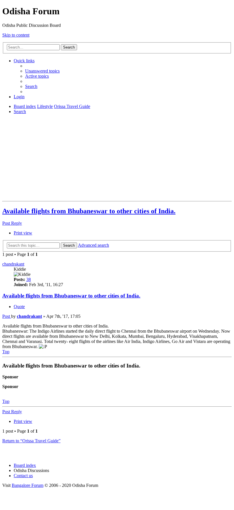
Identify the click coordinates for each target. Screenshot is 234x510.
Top (5, 401)
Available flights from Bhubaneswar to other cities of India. (88, 211)
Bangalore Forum (27, 485)
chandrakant (13, 264)
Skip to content (15, 35)
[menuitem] (42, 71)
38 (28, 279)
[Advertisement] (117, 159)
